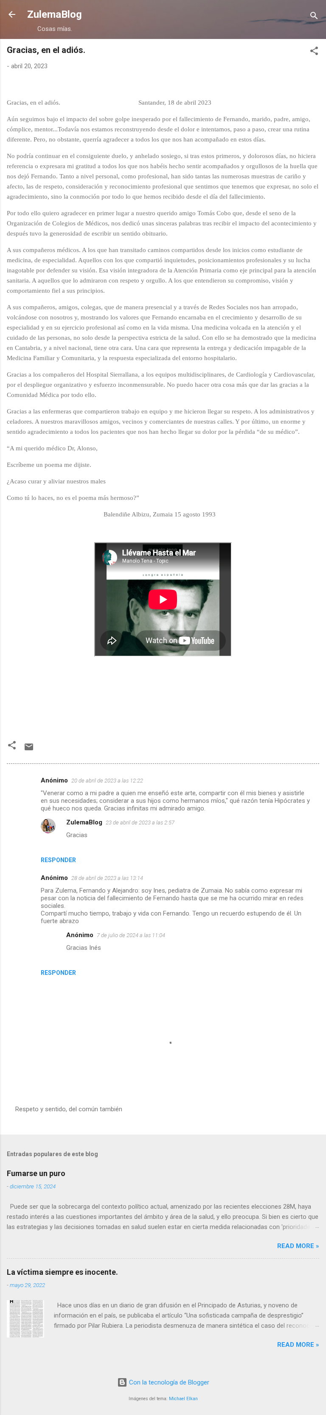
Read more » (298, 1246)
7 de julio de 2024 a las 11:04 (131, 935)
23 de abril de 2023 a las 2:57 (140, 822)
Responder (58, 860)
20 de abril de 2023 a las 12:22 (107, 780)
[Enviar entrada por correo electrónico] (29, 750)
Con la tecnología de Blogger (168, 1382)
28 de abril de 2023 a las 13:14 (107, 878)
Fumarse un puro (36, 1173)
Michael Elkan (183, 1398)
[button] (314, 52)
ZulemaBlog (54, 14)
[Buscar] (314, 17)
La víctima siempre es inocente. (62, 1272)
